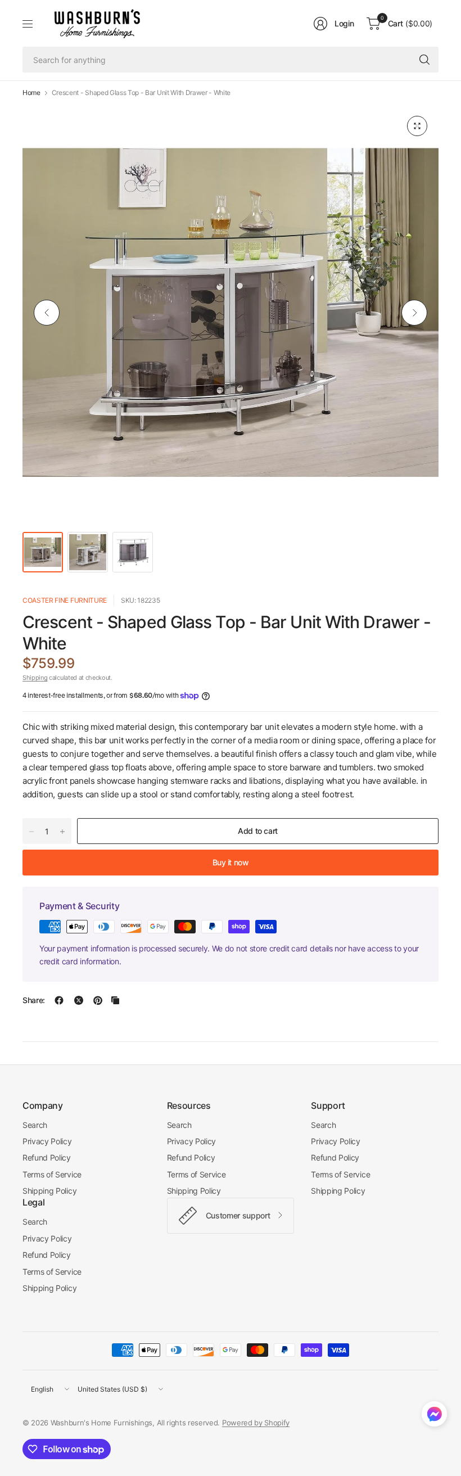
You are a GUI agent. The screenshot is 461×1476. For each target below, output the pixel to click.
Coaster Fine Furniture (64, 600)
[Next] (414, 313)
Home (31, 92)
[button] (434, 1416)
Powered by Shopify (256, 1422)
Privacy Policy (47, 1141)
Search (34, 1125)
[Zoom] (417, 126)
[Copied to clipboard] (115, 1000)
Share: (33, 1000)
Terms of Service (52, 1174)
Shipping (34, 677)
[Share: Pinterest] (98, 1000)
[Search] (424, 60)
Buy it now (231, 862)
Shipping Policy (49, 1190)
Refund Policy (46, 1157)
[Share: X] (78, 1000)
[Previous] (47, 313)
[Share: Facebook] (59, 1000)
